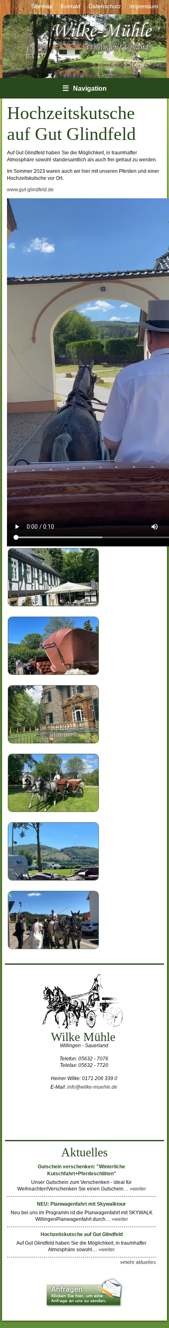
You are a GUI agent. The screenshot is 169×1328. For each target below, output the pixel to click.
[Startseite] (103, 52)
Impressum (143, 6)
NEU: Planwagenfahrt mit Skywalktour (81, 1204)
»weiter (138, 1189)
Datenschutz (105, 6)
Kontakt (70, 6)
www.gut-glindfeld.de (30, 190)
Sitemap (42, 6)
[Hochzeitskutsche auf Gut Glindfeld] (53, 605)
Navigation (84, 88)
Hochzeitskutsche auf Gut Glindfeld (82, 1234)
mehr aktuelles (139, 1262)
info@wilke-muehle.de (92, 1087)
